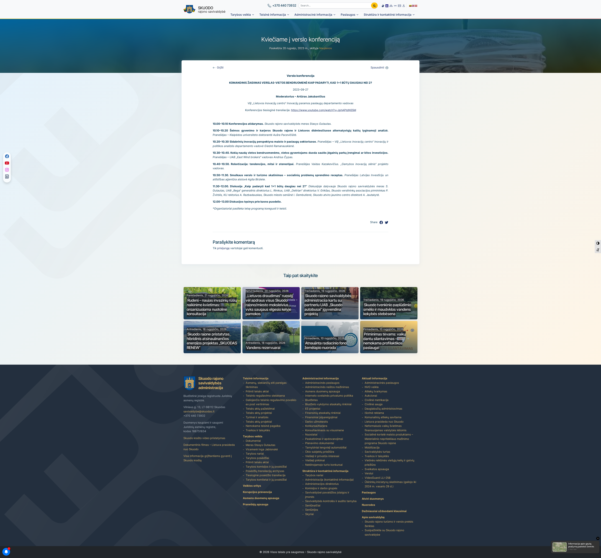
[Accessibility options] (395, 5)
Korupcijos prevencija (257, 492)
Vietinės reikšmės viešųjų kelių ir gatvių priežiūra (389, 462)
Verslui (369, 473)
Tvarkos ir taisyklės (258, 430)
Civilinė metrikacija (376, 400)
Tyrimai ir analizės (257, 417)
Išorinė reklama (374, 412)
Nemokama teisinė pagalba (263, 425)
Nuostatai (311, 434)
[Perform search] (374, 5)
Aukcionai (371, 395)
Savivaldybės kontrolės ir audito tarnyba (331, 501)
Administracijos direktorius (322, 483)
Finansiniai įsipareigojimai (321, 417)
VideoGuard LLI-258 (377, 477)
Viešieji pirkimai (315, 460)
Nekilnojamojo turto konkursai (324, 464)
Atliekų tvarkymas (376, 391)
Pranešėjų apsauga (255, 504)
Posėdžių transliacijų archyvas (265, 471)
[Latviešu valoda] (416, 5)
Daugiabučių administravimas (383, 408)
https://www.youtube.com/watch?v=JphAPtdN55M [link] (323, 110)
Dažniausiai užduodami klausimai (384, 511)
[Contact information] (399, 5)
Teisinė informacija (272, 14)
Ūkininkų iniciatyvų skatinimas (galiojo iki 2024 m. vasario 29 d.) (390, 484)
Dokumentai (253, 440)
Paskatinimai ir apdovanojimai (324, 438)
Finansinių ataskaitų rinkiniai (323, 412)
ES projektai (312, 408)
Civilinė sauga (374, 404)
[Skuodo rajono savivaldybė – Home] (189, 9)
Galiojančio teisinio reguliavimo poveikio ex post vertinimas (271, 402)
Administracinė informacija (313, 14)
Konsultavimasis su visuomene (324, 430)
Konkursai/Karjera (316, 425)
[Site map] (391, 5)
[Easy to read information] (386, 5)
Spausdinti (377, 67)
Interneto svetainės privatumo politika (329, 395)
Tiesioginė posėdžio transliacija (265, 475)
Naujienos (325, 48)
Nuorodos (368, 504)
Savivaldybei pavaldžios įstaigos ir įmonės (327, 494)
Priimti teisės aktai (257, 391)
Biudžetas (311, 400)
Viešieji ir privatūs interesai (322, 456)
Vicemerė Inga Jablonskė (262, 449)
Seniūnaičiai (312, 505)
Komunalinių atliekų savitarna (383, 417)
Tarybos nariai (255, 453)
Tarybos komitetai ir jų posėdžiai (266, 479)
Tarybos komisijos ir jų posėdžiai (266, 466)
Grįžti (220, 67)
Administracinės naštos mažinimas (327, 387)
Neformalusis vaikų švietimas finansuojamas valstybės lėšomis (385, 428)
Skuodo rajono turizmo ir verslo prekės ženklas (389, 524)
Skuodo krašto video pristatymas (204, 438)
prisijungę (223, 248)
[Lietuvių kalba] (410, 5)
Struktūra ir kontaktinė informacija (387, 14)
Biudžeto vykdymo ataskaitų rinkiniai (328, 404)
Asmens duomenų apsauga (261, 498)
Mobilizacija (372, 447)
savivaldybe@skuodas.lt (198, 411)
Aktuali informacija (374, 378)
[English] (413, 5)
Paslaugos (348, 14)
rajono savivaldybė (212, 9)
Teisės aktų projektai (259, 412)
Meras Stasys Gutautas (260, 445)
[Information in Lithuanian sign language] (382, 5)
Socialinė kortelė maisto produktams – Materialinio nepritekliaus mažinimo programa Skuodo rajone (389, 439)
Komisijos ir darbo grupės (321, 488)
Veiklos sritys (252, 485)
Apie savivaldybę (373, 517)
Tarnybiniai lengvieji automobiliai (326, 447)
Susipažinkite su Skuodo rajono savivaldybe (384, 532)
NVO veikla (372, 387)
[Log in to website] (403, 5)
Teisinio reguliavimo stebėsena (265, 395)
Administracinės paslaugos (322, 382)
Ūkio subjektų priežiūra (319, 451)
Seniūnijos (311, 509)
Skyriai (309, 514)
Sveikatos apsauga (377, 469)
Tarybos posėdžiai (257, 458)
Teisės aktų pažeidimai (260, 408)
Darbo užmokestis (316, 421)
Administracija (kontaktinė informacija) (329, 479)
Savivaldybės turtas (377, 451)
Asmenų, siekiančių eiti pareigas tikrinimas (266, 385)
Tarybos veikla (240, 14)
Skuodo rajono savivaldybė (324, 552)
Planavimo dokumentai (319, 443)
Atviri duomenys (373, 498)
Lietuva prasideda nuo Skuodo (384, 421)
